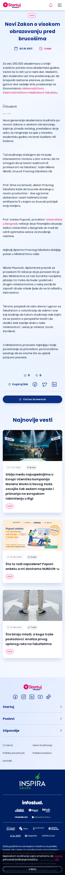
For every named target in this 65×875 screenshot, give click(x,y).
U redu (32, 869)
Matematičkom (33, 88)
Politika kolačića (42, 753)
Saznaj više (58, 857)
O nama (8, 745)
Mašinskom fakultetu (43, 93)
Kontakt (7, 761)
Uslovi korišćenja (42, 745)
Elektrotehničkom (15, 93)
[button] (32, 706)
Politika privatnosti (14, 753)
